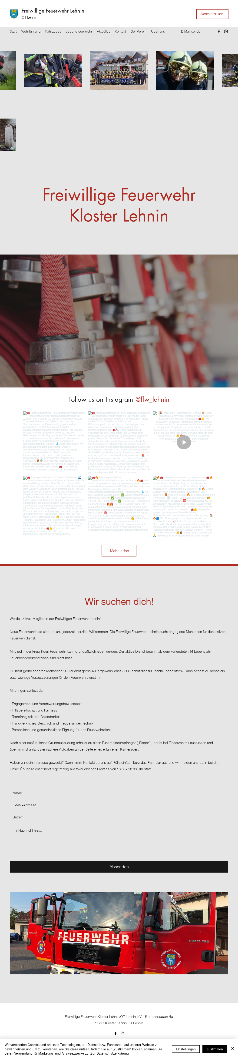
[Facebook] (219, 31)
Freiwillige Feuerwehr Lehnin (53, 10)
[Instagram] (226, 31)
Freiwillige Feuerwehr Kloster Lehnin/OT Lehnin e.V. (103, 1016)
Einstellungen (186, 1049)
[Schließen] (232, 1048)
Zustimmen (214, 1049)
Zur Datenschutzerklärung (109, 1053)
